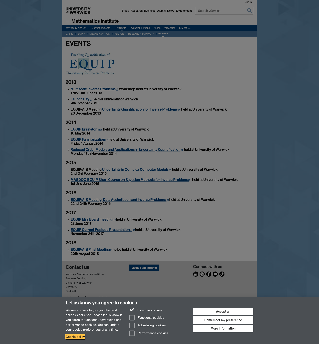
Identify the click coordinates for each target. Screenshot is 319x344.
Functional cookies (150, 318)
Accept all (223, 311)
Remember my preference (223, 320)
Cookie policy (75, 337)
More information (223, 328)
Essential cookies (149, 310)
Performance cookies (152, 333)
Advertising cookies (151, 325)
